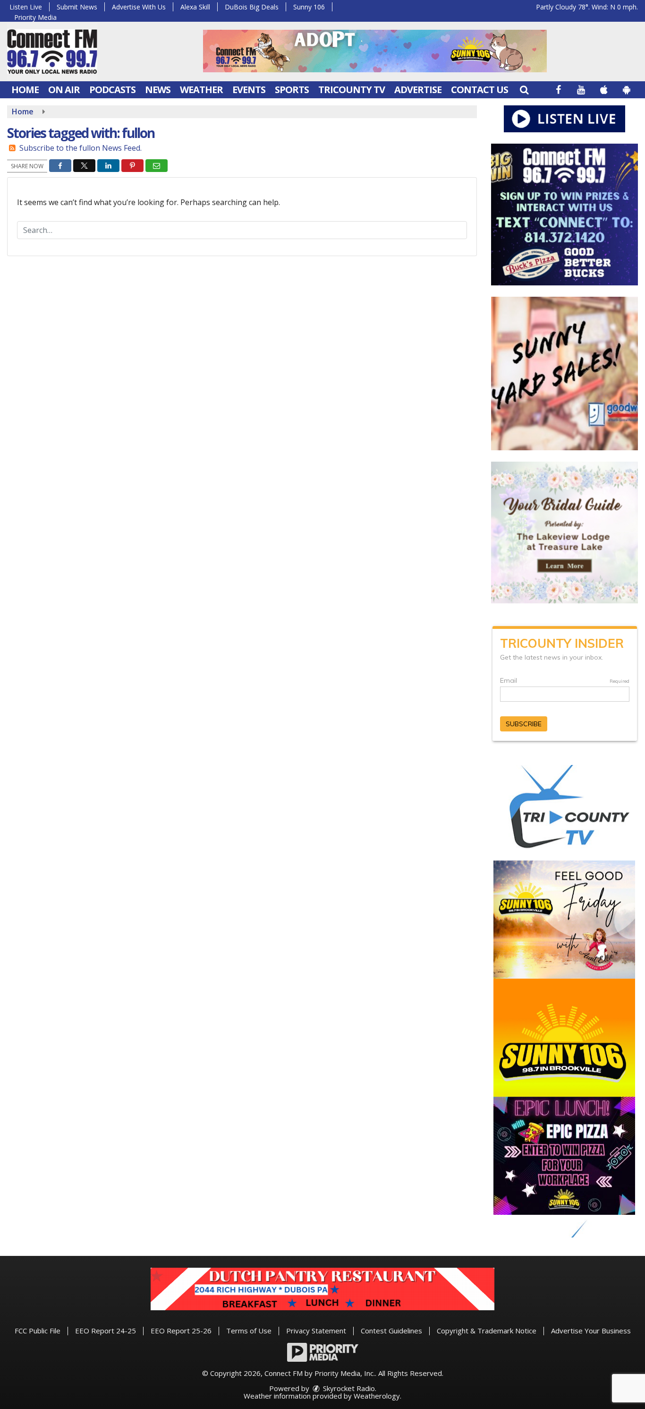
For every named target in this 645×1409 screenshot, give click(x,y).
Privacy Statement (316, 1330)
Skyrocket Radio (348, 1388)
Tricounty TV (351, 89)
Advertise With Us (139, 6)
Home (25, 89)
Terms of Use (249, 1330)
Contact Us (479, 89)
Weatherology (377, 1395)
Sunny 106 (309, 6)
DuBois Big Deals (252, 6)
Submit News (77, 6)
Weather (201, 89)
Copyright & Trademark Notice (486, 1330)
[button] (524, 89)
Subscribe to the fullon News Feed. (80, 148)
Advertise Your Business (591, 1330)
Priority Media (35, 17)
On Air (64, 89)
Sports (292, 89)
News (157, 89)
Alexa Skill (195, 6)
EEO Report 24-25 (105, 1330)
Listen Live (25, 6)
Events (248, 89)
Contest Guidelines (391, 1330)
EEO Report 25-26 (181, 1330)
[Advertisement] (375, 51)
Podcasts (112, 89)
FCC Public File (37, 1330)
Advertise (417, 89)
